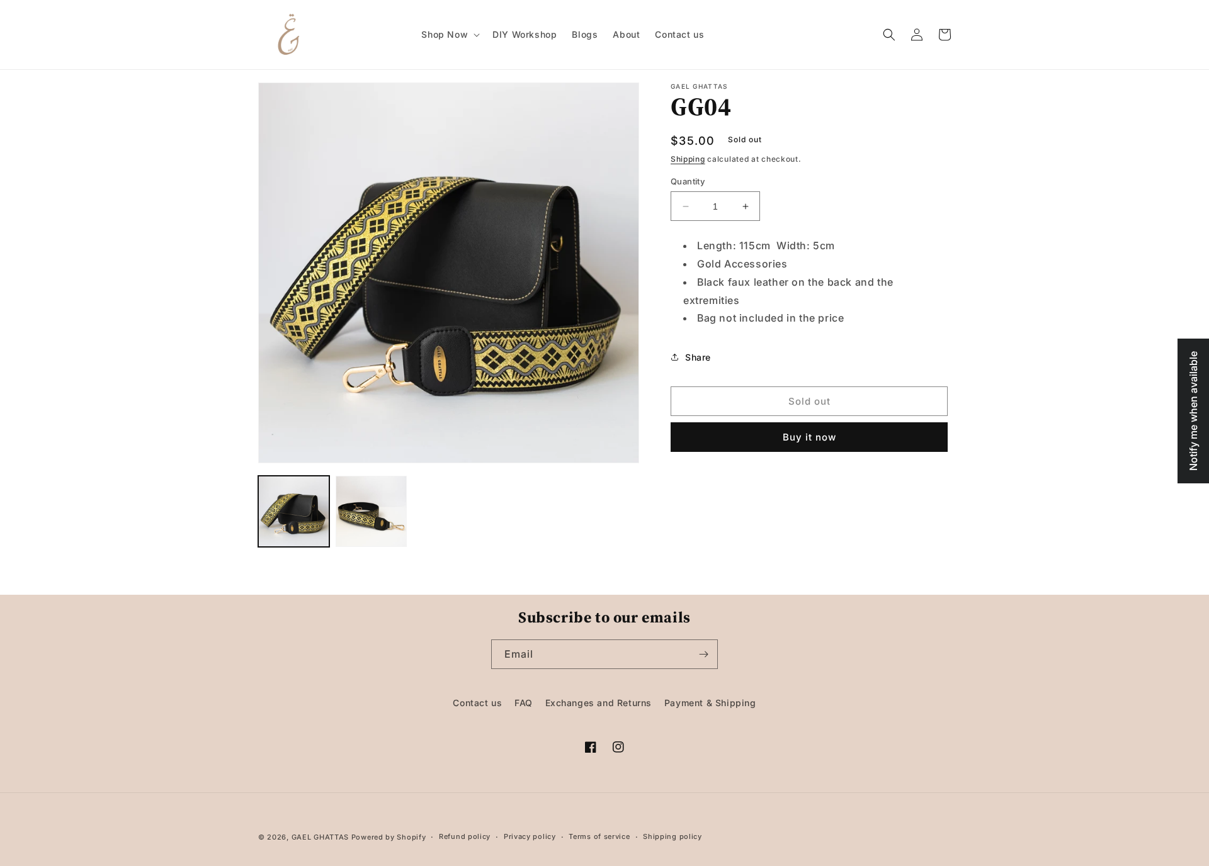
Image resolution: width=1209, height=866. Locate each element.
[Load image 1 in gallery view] (293, 511)
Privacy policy (530, 836)
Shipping (688, 159)
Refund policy (465, 836)
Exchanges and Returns (598, 702)
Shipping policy (672, 836)
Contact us (477, 702)
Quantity (688, 181)
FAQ (523, 702)
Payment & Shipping (710, 702)
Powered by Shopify (388, 837)
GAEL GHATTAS (320, 837)
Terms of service (599, 836)
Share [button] (698, 357)
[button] (449, 34)
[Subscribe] (703, 654)
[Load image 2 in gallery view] (371, 511)
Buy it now (809, 437)
